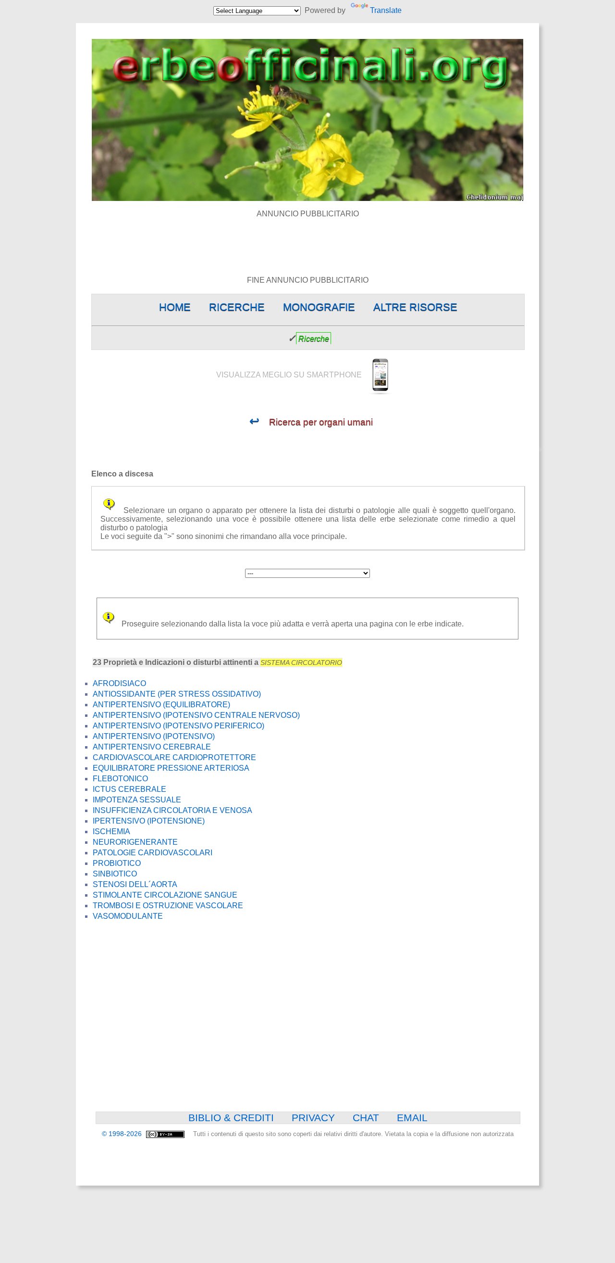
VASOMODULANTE (128, 916)
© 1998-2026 (123, 1134)
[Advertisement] (307, 240)
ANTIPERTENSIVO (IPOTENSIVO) (154, 736)
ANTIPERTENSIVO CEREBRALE (152, 747)
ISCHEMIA (111, 831)
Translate (385, 10)
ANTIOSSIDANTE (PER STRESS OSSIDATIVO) (177, 694)
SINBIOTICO (115, 874)
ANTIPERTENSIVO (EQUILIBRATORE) (161, 704)
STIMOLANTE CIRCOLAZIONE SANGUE (165, 895)
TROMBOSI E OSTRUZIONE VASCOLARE (168, 905)
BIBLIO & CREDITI (231, 1117)
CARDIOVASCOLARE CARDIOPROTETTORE (174, 757)
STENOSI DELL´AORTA (135, 884)
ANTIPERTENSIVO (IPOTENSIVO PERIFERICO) (178, 726)
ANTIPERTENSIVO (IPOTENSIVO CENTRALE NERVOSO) (196, 715)
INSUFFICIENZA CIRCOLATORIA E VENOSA (172, 810)
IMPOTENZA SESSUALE (137, 800)
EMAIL (412, 1117)
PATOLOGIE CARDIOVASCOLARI (152, 853)
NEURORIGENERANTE (135, 842)
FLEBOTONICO (120, 779)
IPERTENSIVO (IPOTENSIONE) (149, 821)
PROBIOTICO (117, 863)
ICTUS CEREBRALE (129, 789)
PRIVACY (313, 1117)
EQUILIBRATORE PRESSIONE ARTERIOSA (171, 768)
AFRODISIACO (119, 683)
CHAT (366, 1117)
